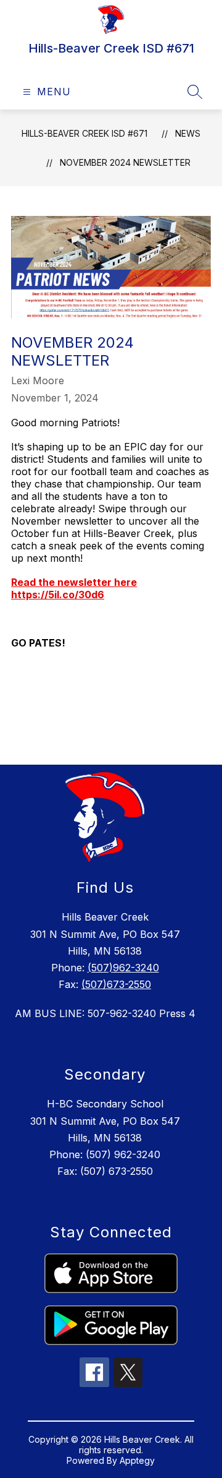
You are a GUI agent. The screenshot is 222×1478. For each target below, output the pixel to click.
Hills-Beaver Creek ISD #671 (84, 133)
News (187, 133)
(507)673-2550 (116, 984)
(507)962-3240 (123, 967)
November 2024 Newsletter (125, 162)
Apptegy (137, 1460)
